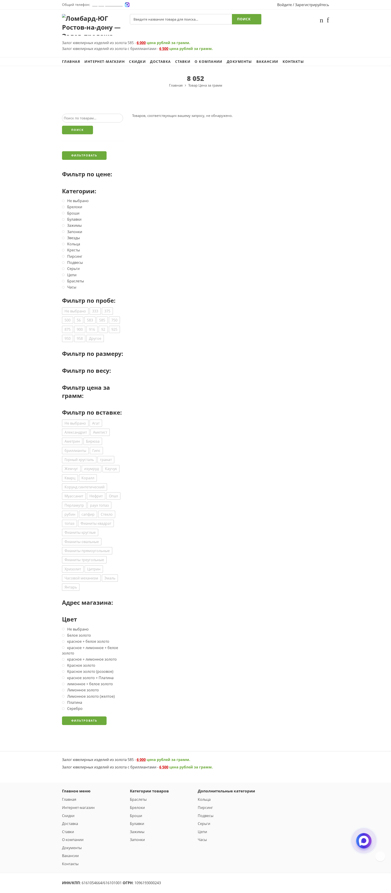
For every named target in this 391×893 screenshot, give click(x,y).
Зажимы (137, 831)
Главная (71, 61)
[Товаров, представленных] (380, 856)
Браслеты (138, 799)
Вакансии (267, 61)
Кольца (204, 799)
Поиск (244, 19)
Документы (239, 61)
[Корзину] (321, 21)
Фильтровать (84, 155)
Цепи (202, 831)
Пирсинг (205, 807)
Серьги (204, 823)
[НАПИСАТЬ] (364, 844)
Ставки (183, 61)
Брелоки (137, 807)
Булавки (137, 823)
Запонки (137, 839)
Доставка (160, 61)
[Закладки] (328, 21)
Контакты (293, 61)
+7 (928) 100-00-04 (107, 4)
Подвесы (205, 815)
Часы (202, 839)
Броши (136, 815)
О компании (208, 61)
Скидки (137, 61)
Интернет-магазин (104, 61)
